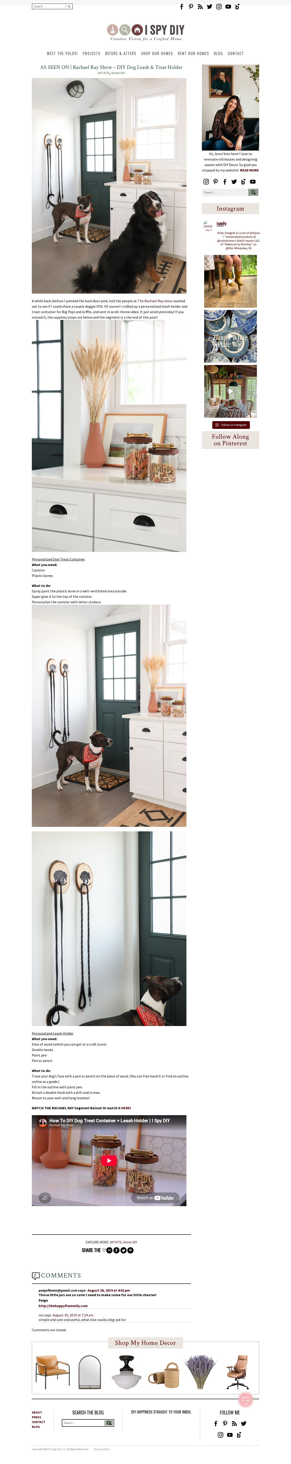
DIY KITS (104, 73)
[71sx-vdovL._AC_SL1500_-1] (200, 1388)
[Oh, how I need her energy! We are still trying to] (230, 281)
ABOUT (37, 1412)
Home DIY (118, 73)
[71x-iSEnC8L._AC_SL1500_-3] (237, 1388)
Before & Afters (120, 53)
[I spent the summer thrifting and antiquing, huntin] (230, 391)
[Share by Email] (109, 1250)
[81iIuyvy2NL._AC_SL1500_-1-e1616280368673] (127, 1388)
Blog (218, 53)
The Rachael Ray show (155, 301)
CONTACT (38, 1422)
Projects (91, 53)
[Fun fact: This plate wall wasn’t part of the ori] (230, 336)
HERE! (126, 1108)
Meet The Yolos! (62, 53)
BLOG (36, 1427)
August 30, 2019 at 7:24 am (73, 1315)
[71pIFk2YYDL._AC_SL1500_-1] (53, 1388)
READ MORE (249, 170)
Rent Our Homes (193, 53)
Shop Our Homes (157, 53)
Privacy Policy (102, 1449)
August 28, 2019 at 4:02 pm (109, 1290)
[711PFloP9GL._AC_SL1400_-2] (164, 1387)
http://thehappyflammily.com (63, 1305)
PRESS (36, 1417)
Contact (236, 53)
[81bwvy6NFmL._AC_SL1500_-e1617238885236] (89, 1388)
